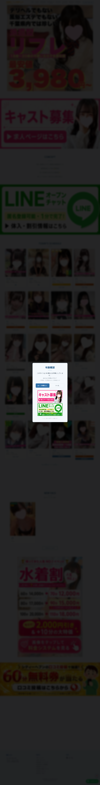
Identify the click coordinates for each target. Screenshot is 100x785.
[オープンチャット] (50, 409)
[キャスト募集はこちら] (50, 396)
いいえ (57, 385)
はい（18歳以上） (43, 385)
